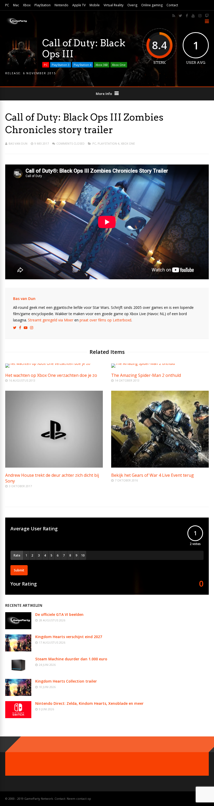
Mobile (95, 5)
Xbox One (119, 65)
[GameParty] (16, 24)
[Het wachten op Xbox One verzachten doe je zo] (47, 363)
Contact (172, 5)
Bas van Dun (18, 143)
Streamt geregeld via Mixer (50, 319)
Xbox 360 (102, 65)
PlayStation (42, 5)
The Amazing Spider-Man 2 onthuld (146, 375)
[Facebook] (187, 15)
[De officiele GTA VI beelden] (18, 627)
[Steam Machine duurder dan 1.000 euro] (18, 672)
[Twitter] (180, 15)
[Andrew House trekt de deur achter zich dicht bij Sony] (54, 466)
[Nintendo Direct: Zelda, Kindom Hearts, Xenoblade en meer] (18, 716)
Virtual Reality (113, 5)
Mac (16, 5)
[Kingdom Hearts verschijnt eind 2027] (18, 650)
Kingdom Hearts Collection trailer (66, 681)
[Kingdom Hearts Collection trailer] (18, 694)
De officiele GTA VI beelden (59, 614)
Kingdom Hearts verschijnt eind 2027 (68, 636)
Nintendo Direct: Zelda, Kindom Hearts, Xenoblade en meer (89, 703)
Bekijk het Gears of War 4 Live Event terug (152, 475)
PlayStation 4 (82, 65)
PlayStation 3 (60, 65)
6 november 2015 (39, 73)
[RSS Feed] (173, 15)
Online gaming (152, 5)
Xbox (27, 5)
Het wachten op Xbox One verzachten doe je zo (51, 375)
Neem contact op (79, 799)
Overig (132, 5)
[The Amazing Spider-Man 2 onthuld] (143, 363)
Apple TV (79, 5)
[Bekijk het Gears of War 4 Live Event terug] (160, 466)
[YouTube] (193, 15)
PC (7, 5)
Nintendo (61, 5)
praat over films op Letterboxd (105, 319)
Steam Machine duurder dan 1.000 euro (71, 658)
